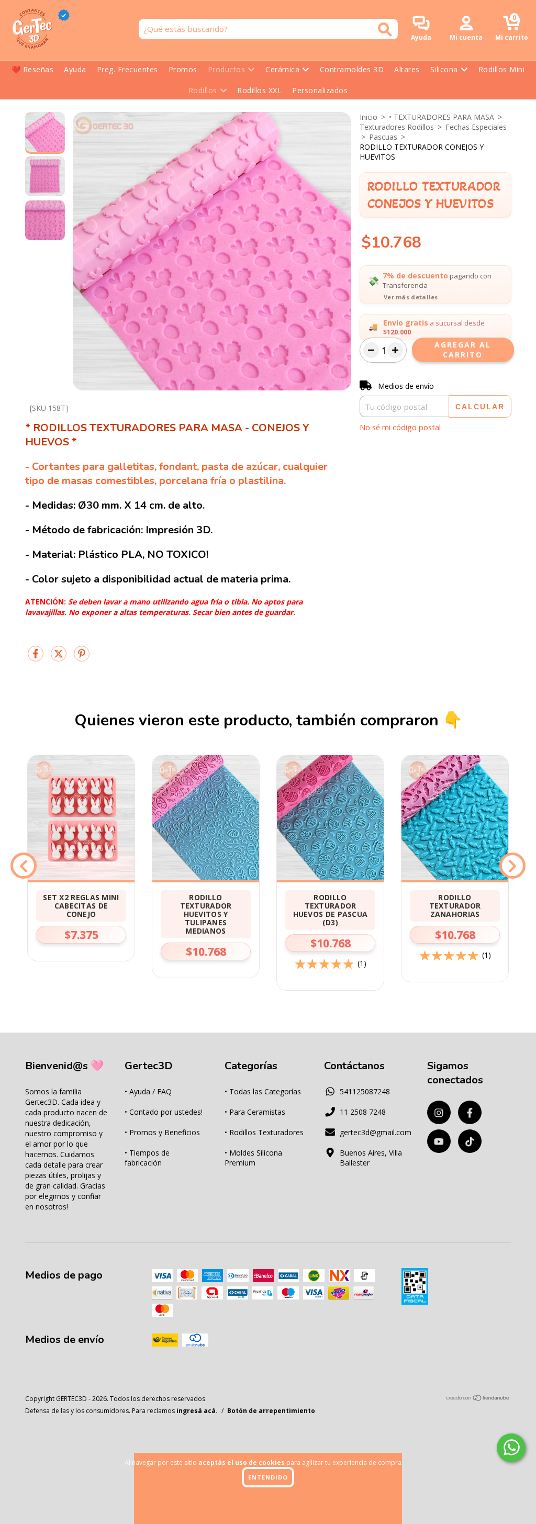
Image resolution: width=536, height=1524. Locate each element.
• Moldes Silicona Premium (253, 1158)
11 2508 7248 (363, 1112)
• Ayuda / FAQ (148, 1091)
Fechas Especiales (476, 127)
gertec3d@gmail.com (375, 1132)
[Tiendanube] (478, 1399)
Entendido (268, 1477)
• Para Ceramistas (255, 1112)
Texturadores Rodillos (397, 127)
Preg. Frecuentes (127, 69)
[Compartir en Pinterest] (82, 658)
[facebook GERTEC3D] (470, 1112)
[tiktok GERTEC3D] (470, 1141)
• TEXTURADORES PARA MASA (441, 117)
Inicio (368, 117)
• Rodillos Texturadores (264, 1132)
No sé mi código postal (400, 427)
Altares (407, 69)
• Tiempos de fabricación (147, 1158)
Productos (226, 69)
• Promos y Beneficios (162, 1132)
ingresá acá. (197, 1410)
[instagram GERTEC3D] (439, 1112)
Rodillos (202, 90)
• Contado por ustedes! (164, 1112)
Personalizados (320, 90)
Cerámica (282, 69)
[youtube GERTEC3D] (439, 1141)
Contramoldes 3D (352, 69)
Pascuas (383, 137)
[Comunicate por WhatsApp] (511, 1447)
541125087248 (365, 1091)
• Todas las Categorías (263, 1091)
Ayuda (75, 69)
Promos (183, 69)
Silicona (444, 69)
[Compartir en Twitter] (60, 658)
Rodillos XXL (259, 90)
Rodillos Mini (501, 69)
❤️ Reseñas (33, 69)
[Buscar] (385, 29)
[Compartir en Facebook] (37, 658)
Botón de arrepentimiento (271, 1410)
